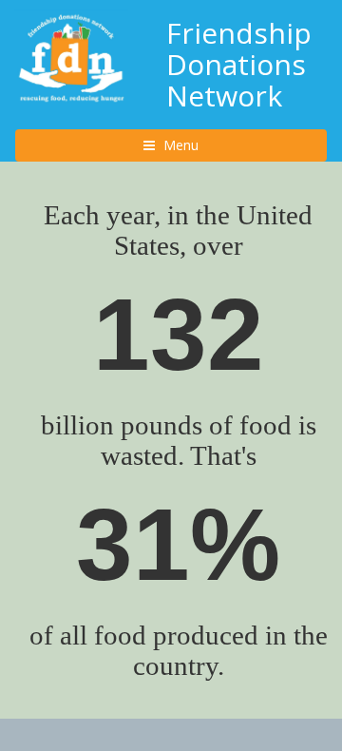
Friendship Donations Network (239, 64)
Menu (197, 144)
